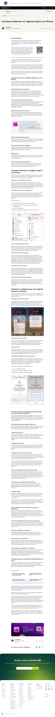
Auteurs (20, 707)
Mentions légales (22, 700)
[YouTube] (46, 689)
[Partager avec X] (42, 647)
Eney (2, 687)
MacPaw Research (22, 702)
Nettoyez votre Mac (13, 705)
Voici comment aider (23, 3)
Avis (20, 11)
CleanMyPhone (4, 690)
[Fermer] (2, 3)
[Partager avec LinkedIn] (39, 647)
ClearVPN (3, 691)
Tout (3, 11)
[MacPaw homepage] (2, 714)
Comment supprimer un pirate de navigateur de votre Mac (35, 580)
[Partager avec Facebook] (36, 647)
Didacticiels (8, 11)
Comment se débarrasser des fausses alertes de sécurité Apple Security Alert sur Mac (18, 574)
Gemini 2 (3, 694)
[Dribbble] (51, 689)
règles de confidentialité (41, 671)
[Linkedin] (49, 689)
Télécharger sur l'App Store (24, 131)
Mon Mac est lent (13, 689)
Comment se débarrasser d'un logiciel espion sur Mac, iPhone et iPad (35, 574)
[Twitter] (51, 686)
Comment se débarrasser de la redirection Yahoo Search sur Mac (18, 580)
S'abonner (35, 668)
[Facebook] (46, 686)
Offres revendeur (21, 696)
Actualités (15, 11)
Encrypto (3, 697)
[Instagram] (49, 686)
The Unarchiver (4, 695)
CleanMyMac (4, 688)
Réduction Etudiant (39, 688)
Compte (29, 685)
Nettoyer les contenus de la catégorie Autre (12, 701)
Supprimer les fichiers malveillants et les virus (13, 708)
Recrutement (21, 699)
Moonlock (3, 685)
